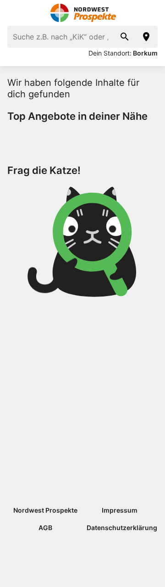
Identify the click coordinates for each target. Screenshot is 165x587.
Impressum (120, 510)
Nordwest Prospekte (45, 510)
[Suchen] (125, 37)
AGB (45, 527)
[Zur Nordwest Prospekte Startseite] (83, 13)
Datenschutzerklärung (122, 527)
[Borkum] (147, 37)
